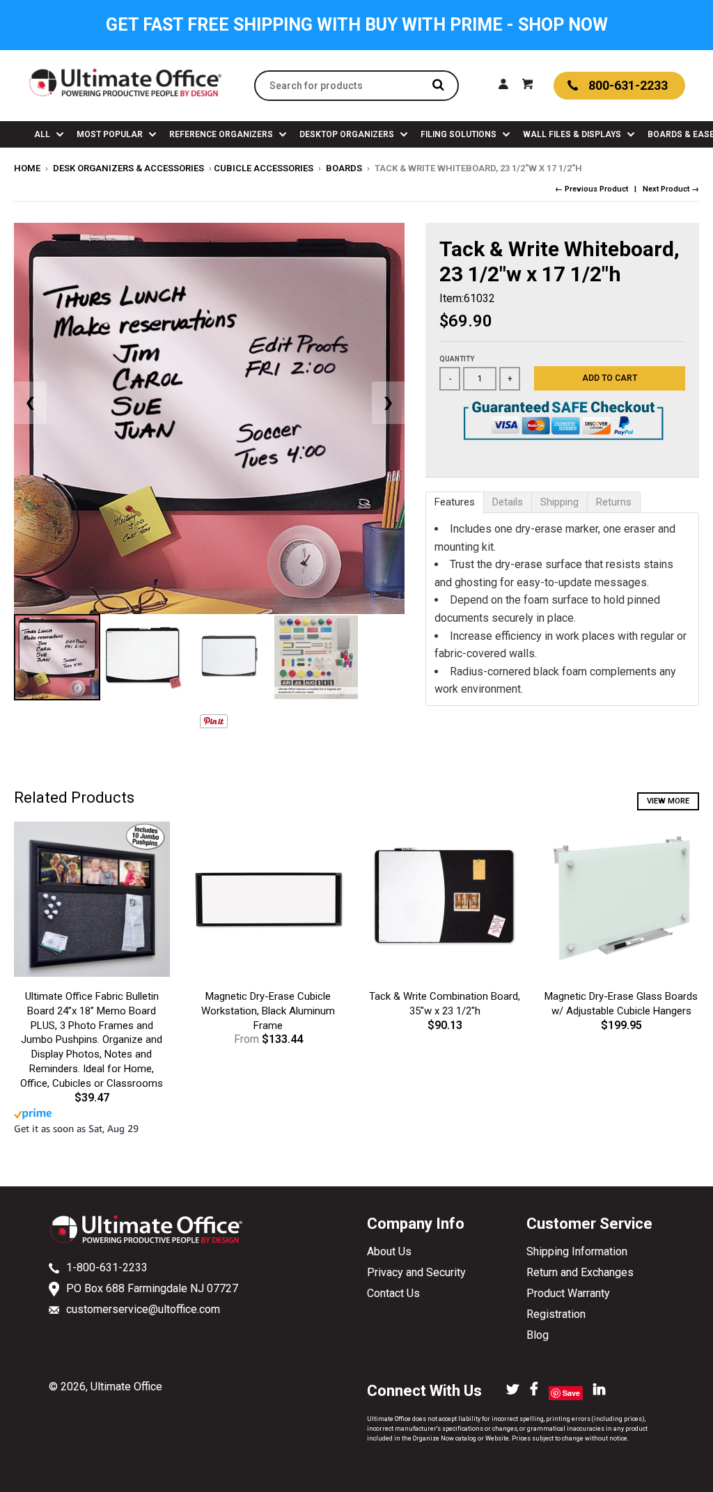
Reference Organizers (222, 134)
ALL (43, 134)
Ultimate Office (126, 1386)
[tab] (454, 502)
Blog (537, 1335)
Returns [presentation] (614, 502)
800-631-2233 (628, 85)
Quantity (456, 359)
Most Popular (111, 134)
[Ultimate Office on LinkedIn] (599, 1390)
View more (668, 801)
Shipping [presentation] (559, 502)
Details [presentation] (507, 502)
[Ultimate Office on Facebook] (534, 1390)
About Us (389, 1251)
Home (27, 168)
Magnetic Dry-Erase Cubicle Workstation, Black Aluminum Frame (268, 1011)
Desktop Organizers (347, 134)
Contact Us (393, 1293)
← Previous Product (591, 189)
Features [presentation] (454, 502)
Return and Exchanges (580, 1272)
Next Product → (671, 189)
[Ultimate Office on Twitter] (512, 1390)
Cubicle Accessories (263, 168)
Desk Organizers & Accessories (128, 168)
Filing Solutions (460, 134)
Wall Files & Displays (573, 134)
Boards (344, 168)
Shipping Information (576, 1251)
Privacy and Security (416, 1272)
